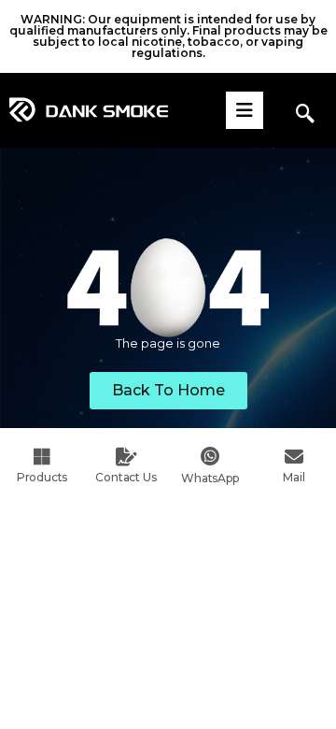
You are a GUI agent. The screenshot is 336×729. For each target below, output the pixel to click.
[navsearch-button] (305, 115)
